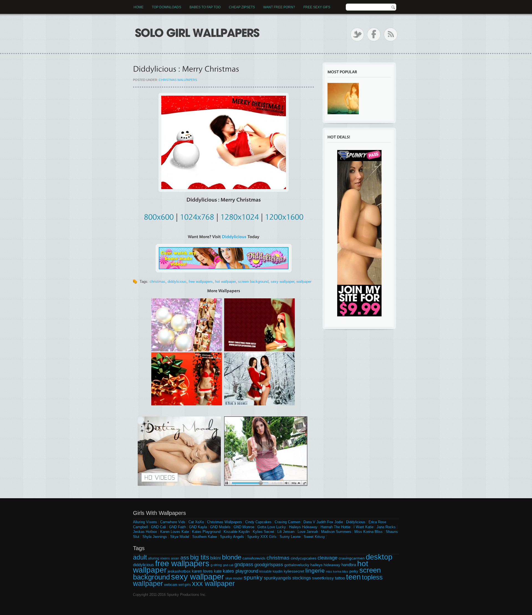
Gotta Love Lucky (271, 527)
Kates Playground (206, 532)
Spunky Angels (232, 537)
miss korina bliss (337, 571)
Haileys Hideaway (303, 527)
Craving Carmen (287, 522)
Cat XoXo (196, 522)
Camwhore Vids (172, 522)
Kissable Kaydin (237, 532)
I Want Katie (364, 527)
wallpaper (303, 281)
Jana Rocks (386, 527)
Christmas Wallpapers (178, 80)
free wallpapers (201, 281)
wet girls (184, 585)
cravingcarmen (352, 558)
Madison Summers (336, 532)
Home (139, 7)
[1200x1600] (284, 216)
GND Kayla (198, 527)
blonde (231, 557)
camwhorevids (253, 558)
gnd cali (228, 565)
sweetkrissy (323, 578)
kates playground (240, 571)
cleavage (327, 558)
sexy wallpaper (282, 281)
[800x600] (159, 216)
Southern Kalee (204, 537)
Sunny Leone (290, 537)
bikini (215, 557)
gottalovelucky (296, 565)
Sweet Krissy (314, 537)
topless (372, 577)
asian (175, 558)
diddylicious (177, 281)
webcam (170, 585)
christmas (157, 281)
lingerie (315, 570)
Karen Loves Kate (174, 532)
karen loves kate (207, 571)
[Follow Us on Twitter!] (357, 34)
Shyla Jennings (154, 537)
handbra (348, 565)
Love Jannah (308, 532)
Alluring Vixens (145, 522)
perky (353, 571)
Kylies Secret (263, 532)
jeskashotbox (179, 571)
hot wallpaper (225, 281)
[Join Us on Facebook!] (374, 34)
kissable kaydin (271, 571)
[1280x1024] (239, 216)
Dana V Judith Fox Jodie (323, 522)
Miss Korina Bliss (368, 532)
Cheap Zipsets (242, 7)
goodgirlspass (268, 564)
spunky (253, 577)
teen (353, 577)
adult (140, 557)
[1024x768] (197, 216)
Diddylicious (355, 522)
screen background (253, 281)
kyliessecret (294, 571)
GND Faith (177, 527)
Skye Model (179, 537)
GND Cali (158, 527)
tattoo (340, 578)
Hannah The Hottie (336, 527)
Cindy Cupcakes (258, 522)
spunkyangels (277, 578)
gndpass (243, 564)
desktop (379, 557)
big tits (199, 557)
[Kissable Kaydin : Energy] (343, 98)
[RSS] (390, 34)
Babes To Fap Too (205, 7)
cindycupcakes (303, 558)
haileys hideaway (325, 565)
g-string (216, 565)
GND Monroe (244, 527)
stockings (301, 578)
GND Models (220, 527)
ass (184, 558)
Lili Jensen (286, 532)
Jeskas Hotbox (145, 532)
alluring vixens (159, 558)
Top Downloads (166, 7)
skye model (233, 578)
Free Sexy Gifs (316, 7)
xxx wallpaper (213, 583)
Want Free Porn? (279, 7)
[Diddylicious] (234, 236)
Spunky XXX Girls (262, 537)
